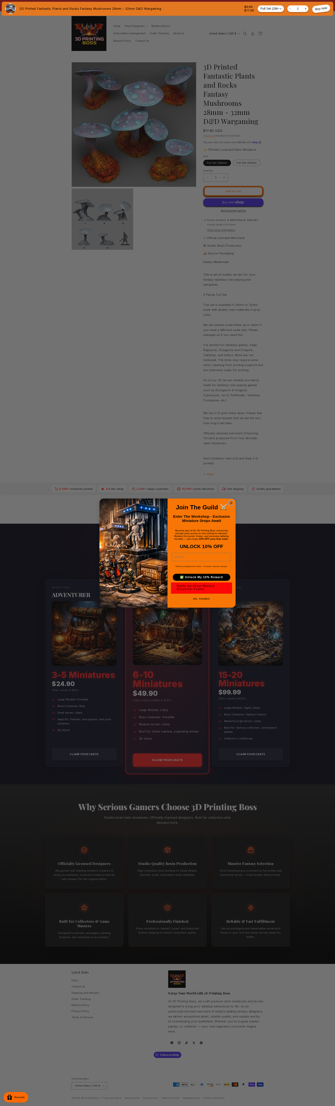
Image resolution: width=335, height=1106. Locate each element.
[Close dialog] (231, 503)
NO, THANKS (201, 599)
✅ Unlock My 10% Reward (201, 577)
